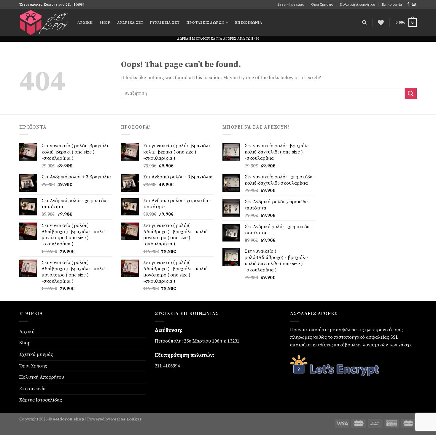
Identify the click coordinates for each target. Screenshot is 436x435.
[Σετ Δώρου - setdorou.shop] (44, 22)
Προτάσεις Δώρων (205, 22)
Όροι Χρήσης (322, 4)
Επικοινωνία (392, 4)
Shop (105, 22)
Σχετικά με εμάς (290, 4)
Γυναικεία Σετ (164, 22)
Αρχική (85, 22)
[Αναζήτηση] (364, 22)
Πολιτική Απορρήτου (357, 4)
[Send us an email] (414, 4)
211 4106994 (167, 366)
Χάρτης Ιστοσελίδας (40, 400)
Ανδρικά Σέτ (130, 22)
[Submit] (411, 93)
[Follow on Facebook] (408, 4)
